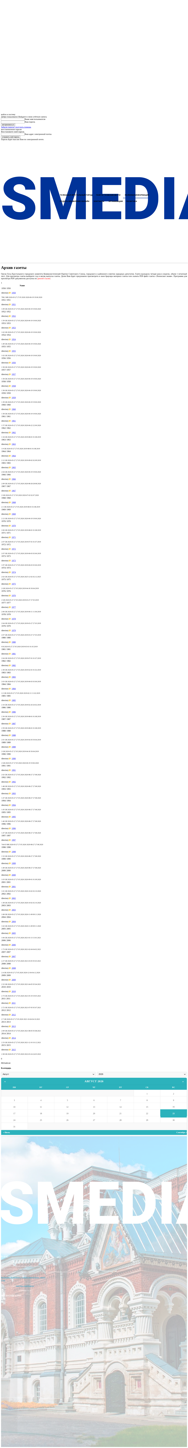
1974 (14, 572)
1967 (14, 491)
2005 (14, 933)
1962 (14, 432)
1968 (14, 502)
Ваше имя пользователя (35, 119)
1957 (14, 374)
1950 (14, 293)
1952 (14, 316)
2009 (14, 980)
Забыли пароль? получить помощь (16, 127)
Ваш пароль (30, 122)
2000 (14, 875)
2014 (14, 1038)
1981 (14, 654)
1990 (14, 758)
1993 (14, 793)
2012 (14, 1015)
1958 (14, 386)
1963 (14, 444)
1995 (14, 817)
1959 (14, 398)
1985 (14, 700)
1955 (14, 351)
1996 (14, 828)
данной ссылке (43, 278)
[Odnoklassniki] (185, 143)
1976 (14, 595)
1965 (14, 467)
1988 (14, 735)
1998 (14, 852)
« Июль (6, 1132)
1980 (14, 642)
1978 (14, 619)
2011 (14, 1003)
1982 (14, 665)
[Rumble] (176, 143)
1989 (14, 747)
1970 (14, 526)
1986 (14, 712)
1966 (14, 479)
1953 (14, 328)
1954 (14, 339)
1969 (14, 514)
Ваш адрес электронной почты (38, 134)
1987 (14, 724)
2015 (14, 1050)
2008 (14, 968)
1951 (14, 304)
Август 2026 (94, 1081)
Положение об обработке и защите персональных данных (23, 1277)
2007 (14, 956)
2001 (14, 887)
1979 (14, 630)
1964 (14, 456)
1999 (14, 863)
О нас (3, 1280)
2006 (14, 945)
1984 (14, 689)
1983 (14, 677)
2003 (14, 910)
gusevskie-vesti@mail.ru (25, 1286)
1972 (14, 549)
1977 (14, 607)
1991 (14, 770)
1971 (14, 537)
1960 (14, 409)
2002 (14, 898)
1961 (14, 421)
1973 (14, 561)
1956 (14, 363)
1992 (14, 782)
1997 (14, 840)
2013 (14, 1026)
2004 (14, 921)
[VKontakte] (180, 143)
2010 (14, 991)
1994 (14, 805)
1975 (14, 584)
